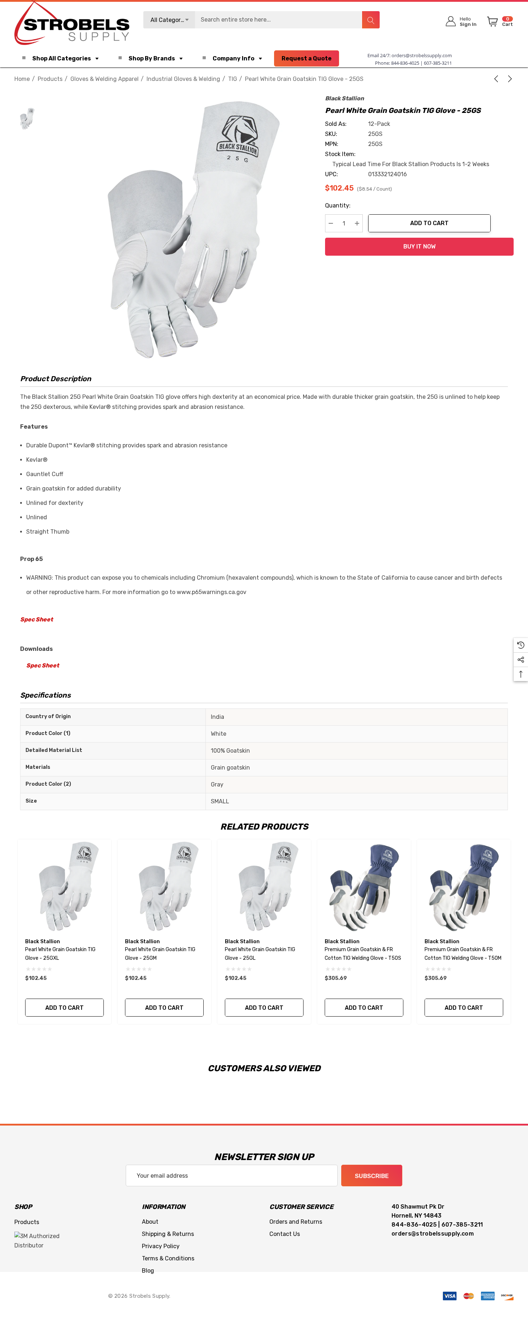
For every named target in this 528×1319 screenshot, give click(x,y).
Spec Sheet (36, 619)
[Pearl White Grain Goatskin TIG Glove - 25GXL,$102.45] (64, 886)
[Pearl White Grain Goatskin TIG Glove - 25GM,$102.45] (164, 886)
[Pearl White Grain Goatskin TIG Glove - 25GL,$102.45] (264, 886)
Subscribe (372, 1175)
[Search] (371, 20)
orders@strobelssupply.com (422, 55)
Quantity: (338, 205)
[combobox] (261, 20)
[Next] (509, 78)
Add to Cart (429, 223)
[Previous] (497, 78)
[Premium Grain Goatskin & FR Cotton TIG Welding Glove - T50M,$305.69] (464, 886)
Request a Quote (307, 58)
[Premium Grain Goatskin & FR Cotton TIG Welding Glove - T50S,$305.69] (364, 886)
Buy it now (419, 246)
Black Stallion (344, 98)
